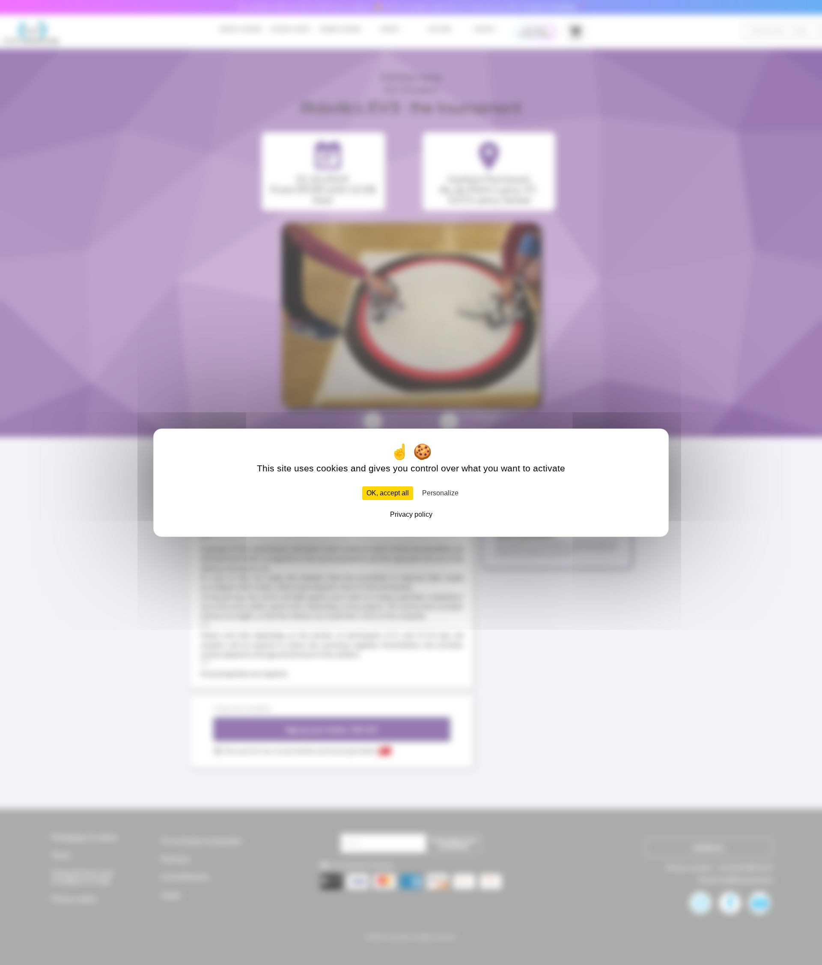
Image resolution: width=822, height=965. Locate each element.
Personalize (440, 493)
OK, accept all (387, 493)
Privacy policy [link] (411, 514)
